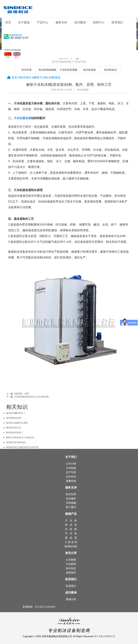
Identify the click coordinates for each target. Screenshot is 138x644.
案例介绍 (71, 599)
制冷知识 (71, 568)
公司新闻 (71, 559)
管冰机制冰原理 (13, 418)
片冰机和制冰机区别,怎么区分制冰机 (31, 396)
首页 (8, 22)
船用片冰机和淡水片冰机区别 (20, 437)
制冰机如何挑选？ (14, 432)
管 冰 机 (71, 524)
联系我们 (117, 22)
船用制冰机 (71, 546)
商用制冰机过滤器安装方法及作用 (22, 447)
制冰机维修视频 (47, 69)
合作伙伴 (71, 476)
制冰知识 (25, 77)
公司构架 (71, 467)
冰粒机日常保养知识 (16, 442)
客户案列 (71, 507)
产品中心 (42, 22)
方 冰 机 (71, 533)
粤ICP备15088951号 (104, 636)
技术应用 (26, 69)
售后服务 (71, 498)
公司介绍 (71, 463)
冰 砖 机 (71, 529)
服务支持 (61, 22)
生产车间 (71, 472)
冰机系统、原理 (21, 393)
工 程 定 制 (71, 542)
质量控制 (71, 480)
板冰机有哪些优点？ (16, 413)
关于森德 (24, 22)
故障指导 (71, 572)
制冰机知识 (110, 69)
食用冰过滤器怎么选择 (17, 423)
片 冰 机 (71, 520)
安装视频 (71, 502)
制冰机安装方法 (13, 427)
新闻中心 (98, 22)
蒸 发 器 (71, 537)
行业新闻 (71, 564)
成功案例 (80, 22)
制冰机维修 (89, 69)
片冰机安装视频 (68, 69)
